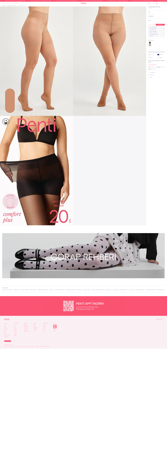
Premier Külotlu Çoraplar (108, 289)
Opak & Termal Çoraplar (116, 289)
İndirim (16, 3)
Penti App (54, 323)
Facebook (44, 326)
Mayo (14, 326)
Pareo (15, 327)
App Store (54, 329)
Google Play (54, 330)
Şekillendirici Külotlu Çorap (123, 289)
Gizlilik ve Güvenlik (25, 346)
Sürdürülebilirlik (26, 326)
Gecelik (5, 327)
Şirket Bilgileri (25, 330)
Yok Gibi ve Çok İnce (131, 289)
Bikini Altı (15, 331)
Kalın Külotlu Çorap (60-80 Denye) (139, 289)
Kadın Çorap (9, 5)
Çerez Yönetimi (37, 346)
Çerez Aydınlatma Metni (19, 346)
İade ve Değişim (36, 327)
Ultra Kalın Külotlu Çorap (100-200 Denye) (150, 289)
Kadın (4, 3)
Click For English (160, 319)
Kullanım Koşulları (31, 346)
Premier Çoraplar (51, 289)
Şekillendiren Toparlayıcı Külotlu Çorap (8, 289)
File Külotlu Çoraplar (78, 289)
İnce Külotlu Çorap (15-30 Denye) (24, 289)
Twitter (44, 327)
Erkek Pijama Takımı (6, 335)
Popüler (5, 323)
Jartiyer (5, 326)
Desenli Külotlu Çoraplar (33, 289)
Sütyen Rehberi (6, 336)
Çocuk (12, 3)
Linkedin (44, 330)
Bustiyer (5, 330)
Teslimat (35, 326)
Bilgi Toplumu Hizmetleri (27, 331)
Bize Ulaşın (35, 330)
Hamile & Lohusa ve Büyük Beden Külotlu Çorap (97, 289)
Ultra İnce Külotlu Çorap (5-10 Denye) (59, 289)
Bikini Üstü (15, 330)
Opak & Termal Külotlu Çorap (161, 289)
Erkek (8, 3)
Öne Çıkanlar (16, 323)
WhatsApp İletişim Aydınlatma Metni (45, 346)
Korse (5, 331)
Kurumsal (25, 323)
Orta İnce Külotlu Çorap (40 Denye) (70, 289)
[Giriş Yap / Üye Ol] (161, 3)
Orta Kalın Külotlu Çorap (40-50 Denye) (43, 289)
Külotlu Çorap (14, 5)
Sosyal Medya (45, 323)
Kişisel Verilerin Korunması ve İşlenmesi (9, 346)
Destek (35, 323)
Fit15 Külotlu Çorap (16, 289)
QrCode (55, 326)
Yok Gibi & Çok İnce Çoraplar (86, 289)
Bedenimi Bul (151, 16)
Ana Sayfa (4, 5)
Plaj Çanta (15, 335)
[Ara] (148, 3)
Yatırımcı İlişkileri (26, 327)
